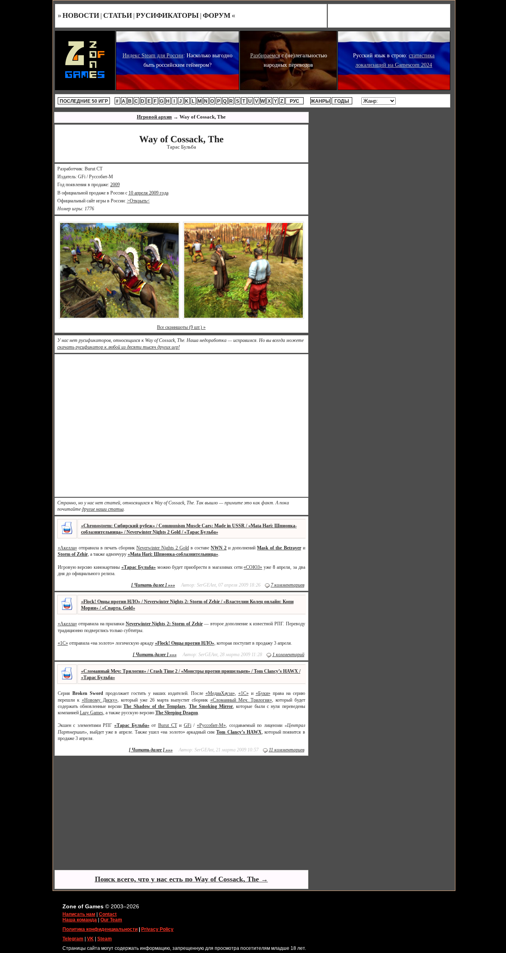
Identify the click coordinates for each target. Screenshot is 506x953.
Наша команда (79, 920)
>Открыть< (138, 201)
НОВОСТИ (80, 15)
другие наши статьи (103, 509)
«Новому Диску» (99, 700)
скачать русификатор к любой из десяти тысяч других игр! (118, 347)
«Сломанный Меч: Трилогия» (241, 700)
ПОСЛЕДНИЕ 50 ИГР (84, 101)
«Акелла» (67, 548)
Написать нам (78, 914)
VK (90, 939)
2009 (115, 184)
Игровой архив (154, 117)
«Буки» (263, 693)
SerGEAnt (206, 585)
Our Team (111, 920)
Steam (104, 939)
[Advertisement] (181, 812)
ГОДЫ (341, 101)
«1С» (63, 643)
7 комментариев (287, 585)
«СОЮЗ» (253, 567)
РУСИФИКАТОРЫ (167, 15)
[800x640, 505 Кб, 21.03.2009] (119, 270)
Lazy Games (91, 712)
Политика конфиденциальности (100, 929)
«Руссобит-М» (211, 725)
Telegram (72, 939)
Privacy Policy (157, 929)
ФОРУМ (216, 15)
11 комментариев (286, 750)
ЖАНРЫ (320, 101)
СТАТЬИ (117, 15)
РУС (294, 101)
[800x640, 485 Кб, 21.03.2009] (243, 270)
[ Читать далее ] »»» (153, 585)
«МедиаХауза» (220, 693)
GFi (187, 725)
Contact (108, 914)
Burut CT (167, 725)
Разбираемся (265, 56)
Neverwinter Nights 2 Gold (162, 548)
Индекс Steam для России (153, 56)
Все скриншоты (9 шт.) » (181, 327)
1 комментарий (288, 654)
